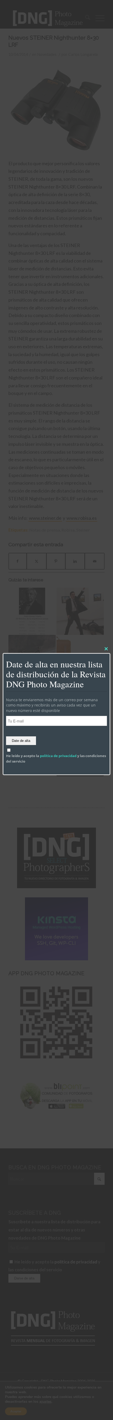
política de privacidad (58, 756)
